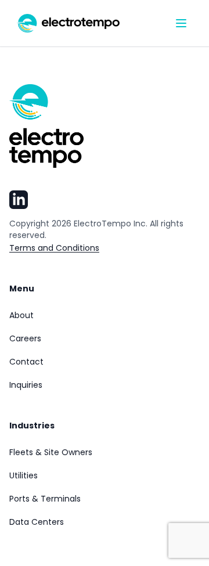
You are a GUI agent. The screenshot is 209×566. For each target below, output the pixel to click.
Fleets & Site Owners (50, 452)
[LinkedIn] (18, 199)
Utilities (23, 475)
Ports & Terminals (45, 498)
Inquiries (25, 385)
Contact (26, 361)
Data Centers (36, 522)
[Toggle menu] (181, 23)
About (21, 315)
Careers (25, 338)
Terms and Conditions (54, 248)
